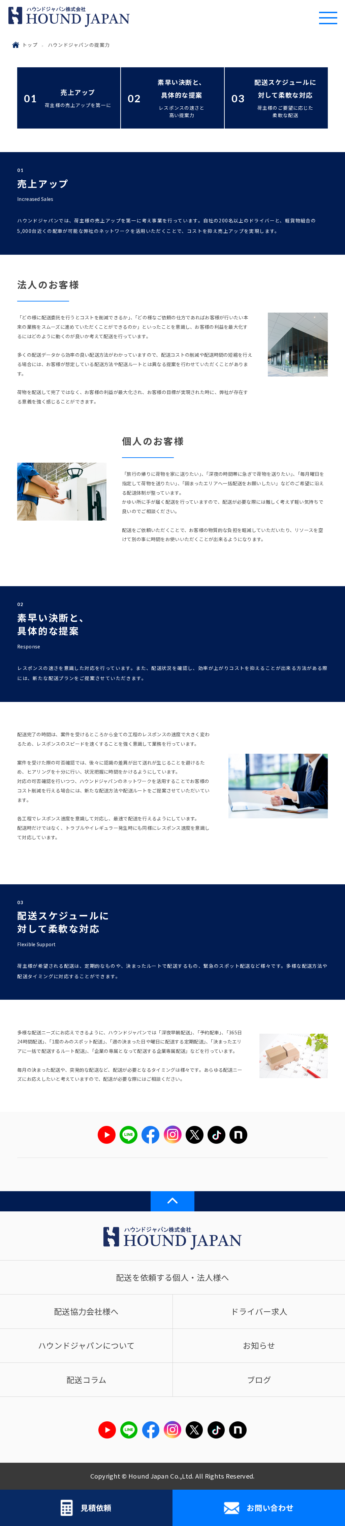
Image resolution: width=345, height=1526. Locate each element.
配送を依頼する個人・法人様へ (172, 1277)
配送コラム (86, 1379)
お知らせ (259, 1345)
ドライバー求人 (259, 1311)
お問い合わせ (270, 1507)
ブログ (259, 1379)
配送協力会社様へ (86, 1311)
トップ (30, 44)
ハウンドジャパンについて (86, 1345)
